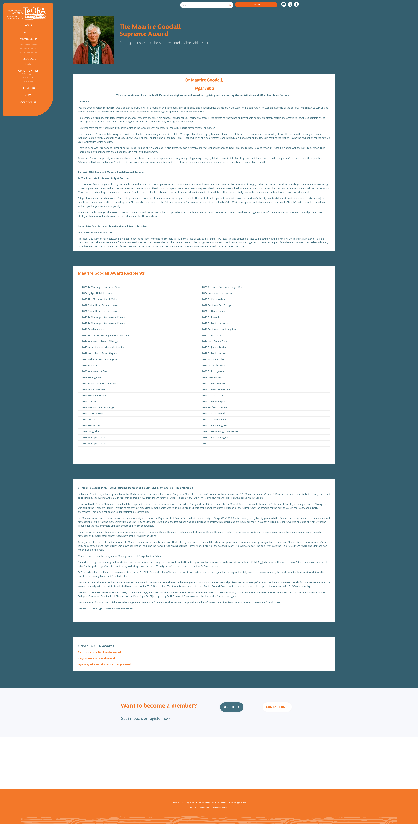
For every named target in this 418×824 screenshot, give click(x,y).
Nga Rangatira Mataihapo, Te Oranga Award (104, 664)
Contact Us (275, 707)
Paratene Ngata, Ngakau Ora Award (99, 652)
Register (230, 707)
